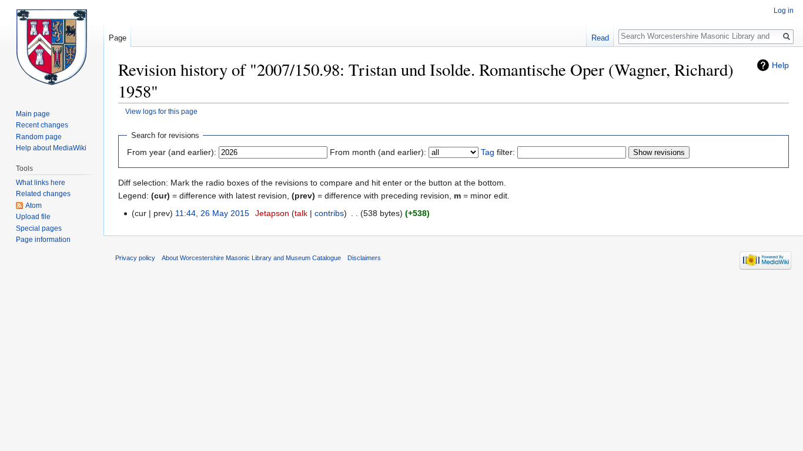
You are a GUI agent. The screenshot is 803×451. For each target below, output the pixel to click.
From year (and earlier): (171, 152)
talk (301, 213)
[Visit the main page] (52, 47)
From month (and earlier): (378, 152)
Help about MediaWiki (51, 148)
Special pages (39, 228)
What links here (40, 183)
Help (780, 65)
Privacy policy (135, 257)
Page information (43, 239)
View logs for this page (161, 111)
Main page (33, 114)
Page (117, 37)
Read (600, 37)
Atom (33, 205)
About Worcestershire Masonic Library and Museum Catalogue (251, 257)
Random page (39, 137)
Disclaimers (364, 257)
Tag (487, 152)
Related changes (43, 194)
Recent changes (42, 125)
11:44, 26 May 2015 (212, 213)
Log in (784, 10)
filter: (498, 152)
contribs (329, 213)
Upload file (33, 217)
